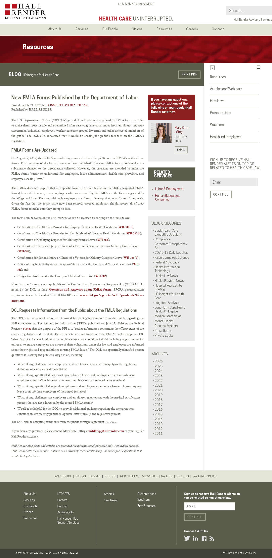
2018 (159, 400)
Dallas (81, 476)
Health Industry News (225, 137)
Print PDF (189, 74)
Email (181, 149)
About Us (29, 494)
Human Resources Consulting (167, 197)
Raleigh (166, 476)
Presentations (220, 113)
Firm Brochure (147, 506)
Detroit (110, 476)
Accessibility (65, 512)
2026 (159, 361)
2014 (159, 419)
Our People (30, 506)
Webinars (217, 125)
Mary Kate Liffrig (181, 130)
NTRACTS (63, 494)
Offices (28, 512)
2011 (159, 434)
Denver (95, 476)
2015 (159, 414)
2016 (159, 409)
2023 (159, 376)
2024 (159, 371)
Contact (62, 506)
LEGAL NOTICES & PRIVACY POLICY (239, 553)
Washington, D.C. (205, 476)
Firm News (217, 101)
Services (29, 500)
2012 (159, 429)
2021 (159, 385)
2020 (159, 390)
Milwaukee (149, 476)
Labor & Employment (169, 189)
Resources (218, 77)
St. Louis (182, 476)
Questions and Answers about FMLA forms (80, 290)
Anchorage (63, 476)
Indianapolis (129, 476)
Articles (109, 494)
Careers (62, 500)
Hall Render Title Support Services (68, 520)
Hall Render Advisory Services (253, 20)
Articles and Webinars (226, 89)
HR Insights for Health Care (67, 105)
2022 (159, 381)
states (27, 329)
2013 (159, 424)
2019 (159, 395)
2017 (159, 405)
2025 (159, 366)
